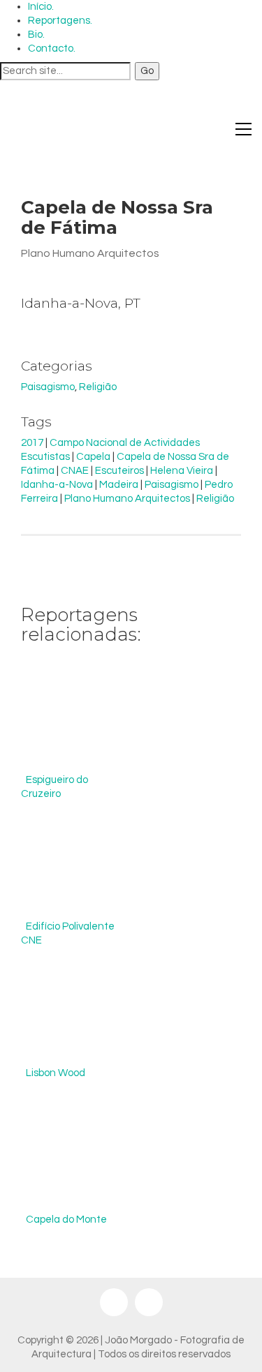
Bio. (36, 34)
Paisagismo (48, 387)
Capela (93, 457)
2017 (32, 443)
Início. (41, 6)
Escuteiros (119, 470)
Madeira (118, 484)
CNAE (75, 470)
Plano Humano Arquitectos (127, 498)
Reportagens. (60, 20)
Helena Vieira (181, 470)
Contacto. (51, 48)
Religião (98, 387)
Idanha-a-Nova (57, 484)
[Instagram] (114, 1302)
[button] (243, 129)
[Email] (149, 1302)
